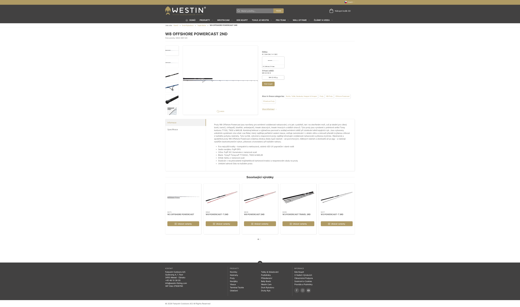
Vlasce (233, 284)
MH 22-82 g (273, 77)
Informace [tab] (171, 122)
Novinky (233, 272)
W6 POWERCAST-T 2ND (217, 214)
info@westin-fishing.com (176, 283)
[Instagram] (302, 290)
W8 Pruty (329, 96)
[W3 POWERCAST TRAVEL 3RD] (298, 197)
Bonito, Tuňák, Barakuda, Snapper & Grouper (301, 96)
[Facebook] (296, 290)
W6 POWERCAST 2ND (254, 214)
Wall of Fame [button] (300, 20)
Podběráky (266, 275)
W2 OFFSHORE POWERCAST (180, 214)
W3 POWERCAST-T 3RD (332, 214)
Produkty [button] (205, 20)
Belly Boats (266, 281)
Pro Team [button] (281, 20)
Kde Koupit (242, 20)
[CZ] (185, 10)
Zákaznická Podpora (303, 278)
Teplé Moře (201, 25)
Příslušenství (266, 278)
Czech (350, 2)
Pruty (321, 96)
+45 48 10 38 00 (173, 280)
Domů (176, 25)
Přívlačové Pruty (268, 101)
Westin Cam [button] (223, 20)
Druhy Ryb (265, 290)
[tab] (258, 239)
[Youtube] (308, 290)
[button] (172, 50)
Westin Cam (266, 284)
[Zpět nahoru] (260, 263)
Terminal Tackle (237, 287)
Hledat (278, 11)
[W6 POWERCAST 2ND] (260, 197)
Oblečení (234, 290)
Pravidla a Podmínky (303, 284)
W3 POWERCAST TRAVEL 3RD (296, 214)
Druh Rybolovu (188, 25)
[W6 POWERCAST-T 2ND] (222, 197)
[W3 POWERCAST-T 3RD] (337, 197)
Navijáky (234, 281)
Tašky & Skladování (269, 272)
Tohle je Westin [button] (260, 20)
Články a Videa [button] (322, 20)
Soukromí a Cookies (303, 281)
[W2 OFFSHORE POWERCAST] (183, 197)
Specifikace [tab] (172, 129)
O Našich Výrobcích (303, 275)
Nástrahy (234, 275)
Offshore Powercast (342, 96)
